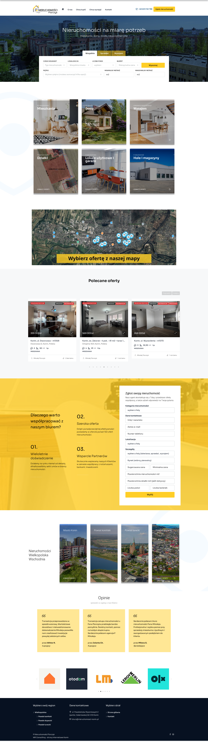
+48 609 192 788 (145, 9)
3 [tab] (97, 367)
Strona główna (114, 712)
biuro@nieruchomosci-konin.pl (85, 719)
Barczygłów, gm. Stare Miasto (148, 340)
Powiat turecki (44, 725)
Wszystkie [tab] (90, 53)
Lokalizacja (73, 61)
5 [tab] (104, 367)
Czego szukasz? (50, 61)
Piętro (46, 70)
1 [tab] (89, 367)
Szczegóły (129, 449)
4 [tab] (100, 367)
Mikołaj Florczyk (39, 358)
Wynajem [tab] (118, 53)
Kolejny (176, 293)
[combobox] (55, 65)
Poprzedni (167, 293)
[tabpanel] (52, 329)
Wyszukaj (153, 65)
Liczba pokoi (97, 61)
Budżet (120, 61)
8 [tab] (115, 367)
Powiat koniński (45, 716)
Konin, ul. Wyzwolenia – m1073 (97, 340)
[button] (36, 678)
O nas (70, 10)
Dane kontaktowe (133, 416)
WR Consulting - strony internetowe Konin (50, 737)
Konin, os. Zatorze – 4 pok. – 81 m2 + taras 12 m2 (53, 340)
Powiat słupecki (45, 720)
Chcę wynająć (95, 10)
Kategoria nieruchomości (137, 406)
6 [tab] (107, 367)
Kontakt (108, 10)
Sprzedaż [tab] (104, 53)
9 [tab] (118, 367)
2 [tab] (93, 367)
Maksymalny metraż (144, 70)
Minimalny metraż (112, 70)
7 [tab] (111, 367)
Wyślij (150, 494)
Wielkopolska (40, 712)
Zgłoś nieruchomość (164, 9)
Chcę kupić (81, 10)
